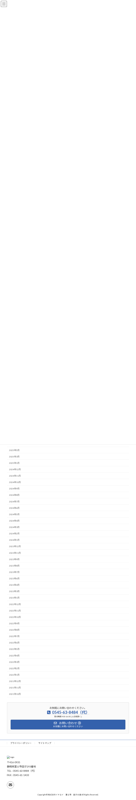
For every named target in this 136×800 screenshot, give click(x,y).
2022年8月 (14, 630)
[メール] (10, 784)
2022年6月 (14, 642)
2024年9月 (14, 488)
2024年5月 (14, 514)
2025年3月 (14, 456)
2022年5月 (14, 649)
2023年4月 (14, 585)
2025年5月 (14, 450)
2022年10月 (15, 617)
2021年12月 (15, 681)
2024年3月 (14, 527)
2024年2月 (14, 533)
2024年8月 (14, 495)
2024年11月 (15, 475)
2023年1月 (14, 597)
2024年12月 (15, 469)
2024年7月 (14, 501)
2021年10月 (15, 694)
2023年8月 (14, 565)
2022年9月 (14, 623)
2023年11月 (15, 552)
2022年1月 (14, 674)
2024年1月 (14, 540)
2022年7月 (14, 636)
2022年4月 (14, 655)
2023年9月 (14, 559)
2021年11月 (15, 687)
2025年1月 (14, 463)
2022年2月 (14, 668)
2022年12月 (15, 604)
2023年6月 (14, 578)
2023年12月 (15, 546)
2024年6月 (14, 508)
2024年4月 (14, 520)
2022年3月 (14, 662)
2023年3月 (14, 591)
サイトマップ (44, 743)
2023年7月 (14, 572)
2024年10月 (15, 482)
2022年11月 (15, 610)
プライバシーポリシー (21, 743)
